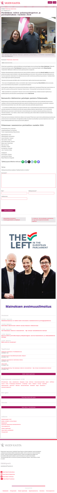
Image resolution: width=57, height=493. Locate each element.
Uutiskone (41, 491)
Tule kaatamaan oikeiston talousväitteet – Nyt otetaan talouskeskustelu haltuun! (24, 330)
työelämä (44, 383)
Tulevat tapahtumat (6, 428)
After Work (4, 363)
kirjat (27, 381)
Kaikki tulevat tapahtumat (28, 374)
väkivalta (18, 385)
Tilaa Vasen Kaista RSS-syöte (29, 397)
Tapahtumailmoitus (33, 491)
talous (29, 383)
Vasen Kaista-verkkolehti (7, 430)
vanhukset (32, 385)
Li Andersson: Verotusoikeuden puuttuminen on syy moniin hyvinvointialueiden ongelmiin (42, 220)
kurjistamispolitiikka (40, 381)
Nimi (2, 190)
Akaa (10, 381)
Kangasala (22, 381)
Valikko (49, 2)
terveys (39, 383)
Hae (55, 2)
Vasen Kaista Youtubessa (8, 478)
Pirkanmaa (7, 8)
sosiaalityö (24, 383)
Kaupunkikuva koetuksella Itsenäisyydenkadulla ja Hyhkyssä (11, 219)
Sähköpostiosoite (33, 190)
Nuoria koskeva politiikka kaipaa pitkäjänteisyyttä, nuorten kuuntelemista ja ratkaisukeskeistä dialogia (28, 336)
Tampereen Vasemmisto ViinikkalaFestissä (11, 351)
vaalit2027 (12, 385)
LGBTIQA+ (52, 381)
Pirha (7, 383)
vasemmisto (42, 385)
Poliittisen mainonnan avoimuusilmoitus (11, 424)
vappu (37, 385)
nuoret (3, 383)
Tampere (34, 383)
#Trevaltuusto (4, 381)
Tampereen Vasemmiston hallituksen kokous (12, 359)
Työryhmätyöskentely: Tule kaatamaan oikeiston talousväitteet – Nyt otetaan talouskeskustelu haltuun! (26, 368)
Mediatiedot (4, 423)
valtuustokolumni (25, 385)
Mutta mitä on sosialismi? (8, 342)
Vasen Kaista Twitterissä (7, 476)
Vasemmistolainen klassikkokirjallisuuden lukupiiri (13, 355)
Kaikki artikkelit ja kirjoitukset (9, 421)
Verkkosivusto (4, 196)
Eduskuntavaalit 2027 (6, 419)
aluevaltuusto (16, 381)
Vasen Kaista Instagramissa (8, 474)
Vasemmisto (13, 8)
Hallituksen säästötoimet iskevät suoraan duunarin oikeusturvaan (19, 325)
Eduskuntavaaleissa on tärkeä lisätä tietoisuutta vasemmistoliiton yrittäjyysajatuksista (26, 321)
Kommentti (4, 173)
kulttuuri (31, 381)
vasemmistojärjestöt (6, 387)
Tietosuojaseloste (5, 426)
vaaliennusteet (4, 385)
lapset (47, 381)
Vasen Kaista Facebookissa (8, 472)
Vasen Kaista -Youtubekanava (28, 407)
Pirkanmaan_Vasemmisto (12, 59)
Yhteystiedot (4, 432)
